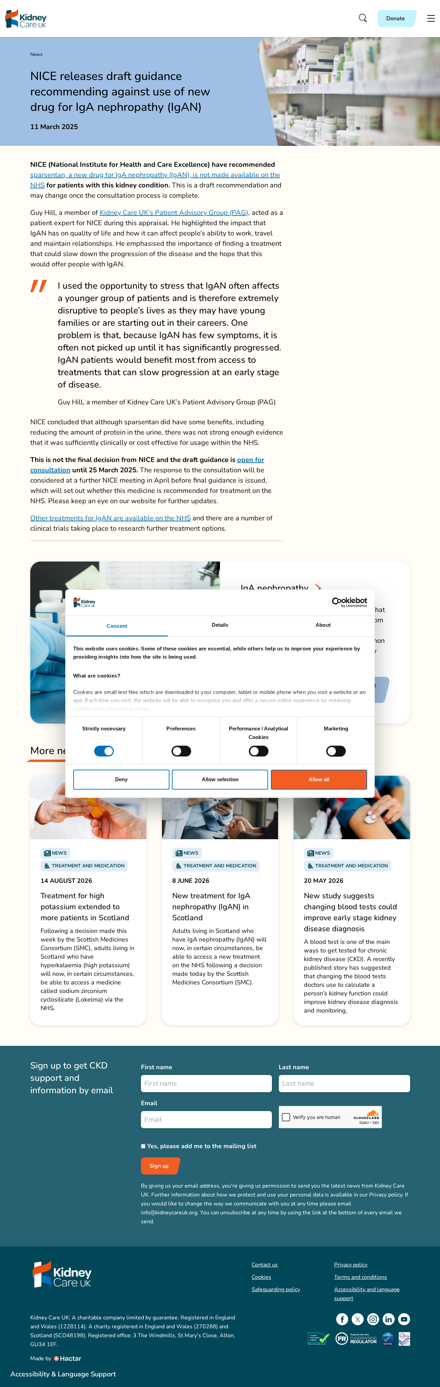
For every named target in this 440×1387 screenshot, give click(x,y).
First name (156, 1067)
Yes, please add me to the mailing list (201, 1146)
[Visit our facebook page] (342, 1319)
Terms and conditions (360, 1277)
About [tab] (323, 625)
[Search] (363, 18)
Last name (294, 1067)
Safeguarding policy (276, 1289)
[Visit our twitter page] (358, 1319)
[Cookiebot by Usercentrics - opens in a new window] (337, 602)
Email (149, 1103)
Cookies (261, 1277)
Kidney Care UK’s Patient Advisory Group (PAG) (174, 212)
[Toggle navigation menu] (431, 18)
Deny (121, 780)
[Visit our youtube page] (404, 1319)
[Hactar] (67, 1358)
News (36, 54)
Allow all (319, 780)
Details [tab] (220, 625)
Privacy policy (350, 1265)
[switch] (181, 750)
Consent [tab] (117, 626)
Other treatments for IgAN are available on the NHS (110, 518)
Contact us (265, 1265)
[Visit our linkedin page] (389, 1319)
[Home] (25, 18)
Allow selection (220, 780)
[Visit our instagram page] (373, 1319)
